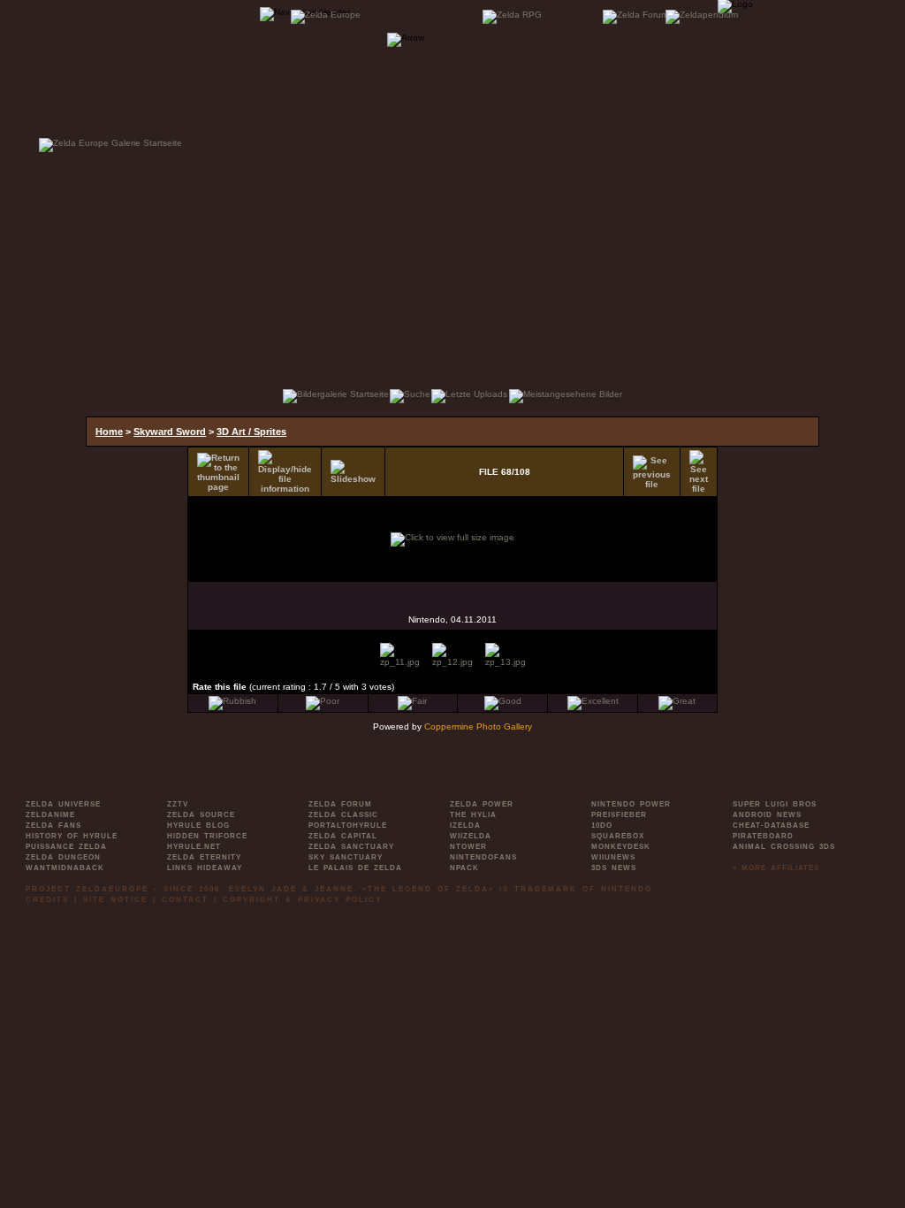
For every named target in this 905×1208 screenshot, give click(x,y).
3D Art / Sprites (251, 431)
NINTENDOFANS (483, 857)
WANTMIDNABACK (65, 868)
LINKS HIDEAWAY (204, 868)
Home (109, 431)
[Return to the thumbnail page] (218, 472)
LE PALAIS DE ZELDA (355, 868)
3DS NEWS (613, 868)
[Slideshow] (353, 471)
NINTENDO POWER (631, 804)
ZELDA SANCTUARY (351, 847)
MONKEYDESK (620, 847)
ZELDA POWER (481, 804)
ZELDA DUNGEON (63, 857)
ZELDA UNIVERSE (63, 804)
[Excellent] (593, 701)
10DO (601, 826)
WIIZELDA (470, 836)
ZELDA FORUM (340, 804)
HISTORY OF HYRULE (72, 836)
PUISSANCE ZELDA (66, 847)
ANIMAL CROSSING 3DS (784, 847)
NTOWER (468, 847)
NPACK (464, 868)
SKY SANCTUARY (345, 857)
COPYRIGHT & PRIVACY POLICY (302, 900)
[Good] (502, 701)
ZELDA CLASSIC (343, 815)
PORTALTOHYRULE (347, 826)
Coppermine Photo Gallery (478, 726)
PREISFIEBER (619, 815)
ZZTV (177, 804)
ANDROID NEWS (767, 815)
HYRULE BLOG (198, 826)
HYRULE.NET (194, 847)
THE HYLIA (473, 815)
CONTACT (185, 900)
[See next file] (699, 471)
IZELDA (465, 826)
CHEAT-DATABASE (771, 826)
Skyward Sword (169, 431)
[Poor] (322, 701)
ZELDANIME (50, 815)
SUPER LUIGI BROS (775, 804)
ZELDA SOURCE (201, 815)
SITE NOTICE (115, 900)
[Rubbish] (232, 701)
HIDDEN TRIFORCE (207, 836)
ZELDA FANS (53, 826)
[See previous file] (652, 472)
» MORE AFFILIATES (776, 868)
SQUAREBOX (617, 836)
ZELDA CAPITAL (342, 836)
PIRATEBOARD (763, 836)
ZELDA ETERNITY (204, 857)
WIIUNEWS (613, 857)
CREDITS (47, 900)
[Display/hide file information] (285, 471)
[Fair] (412, 701)
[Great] (677, 701)
